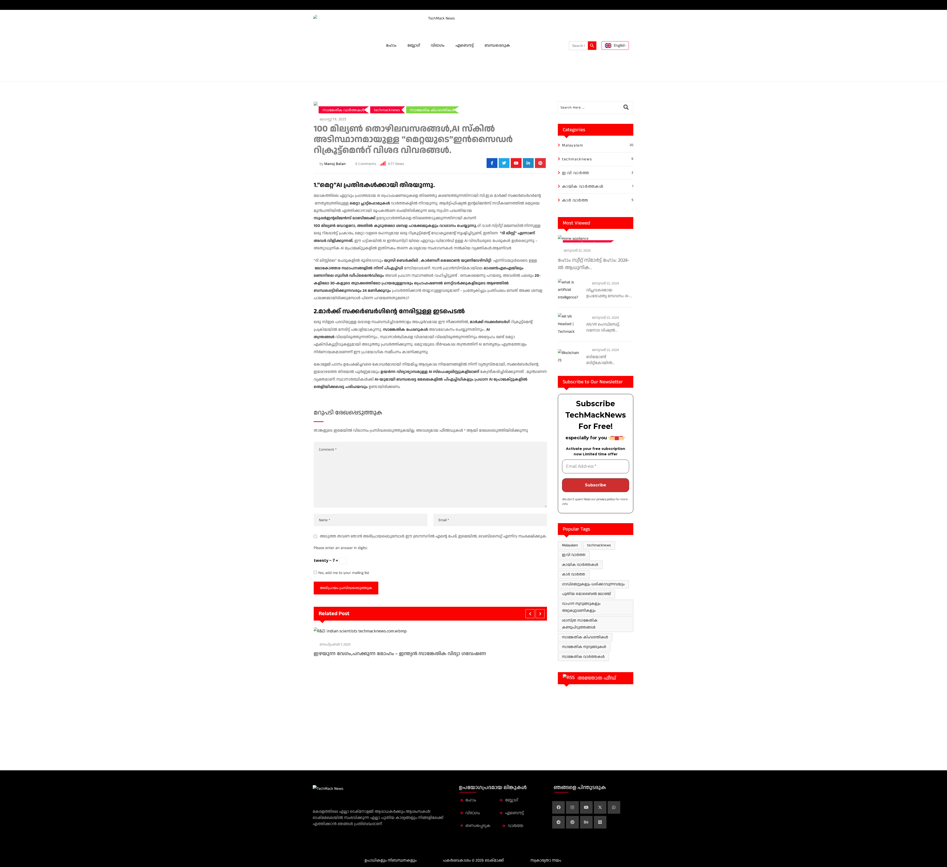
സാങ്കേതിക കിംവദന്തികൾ (585, 637)
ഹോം (391, 45)
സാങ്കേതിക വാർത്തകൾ (583, 656)
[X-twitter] (600, 807)
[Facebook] (558, 807)
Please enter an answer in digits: (340, 548)
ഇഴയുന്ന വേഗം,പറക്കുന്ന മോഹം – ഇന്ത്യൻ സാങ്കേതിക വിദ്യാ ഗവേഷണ (400, 653)
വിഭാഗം (438, 45)
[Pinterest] (540, 163)
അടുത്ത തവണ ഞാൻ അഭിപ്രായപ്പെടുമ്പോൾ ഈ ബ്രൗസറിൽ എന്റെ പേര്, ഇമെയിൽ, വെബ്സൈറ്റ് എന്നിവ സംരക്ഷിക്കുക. (433, 536)
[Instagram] (572, 807)
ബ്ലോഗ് (413, 45)
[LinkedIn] (528, 163)
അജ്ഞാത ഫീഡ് (597, 678)
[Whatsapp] (614, 807)
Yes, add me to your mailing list (343, 573)
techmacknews (599, 545)
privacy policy (605, 499)
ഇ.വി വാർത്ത (573, 554)
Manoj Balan (335, 163)
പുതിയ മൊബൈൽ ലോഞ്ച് (586, 593)
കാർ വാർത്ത (573, 574)
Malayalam (570, 545)
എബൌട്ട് (464, 45)
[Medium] (600, 822)
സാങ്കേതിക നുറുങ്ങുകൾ (584, 646)
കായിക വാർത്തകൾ (580, 564)
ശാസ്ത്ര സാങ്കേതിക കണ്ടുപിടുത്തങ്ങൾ (580, 624)
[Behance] (586, 822)
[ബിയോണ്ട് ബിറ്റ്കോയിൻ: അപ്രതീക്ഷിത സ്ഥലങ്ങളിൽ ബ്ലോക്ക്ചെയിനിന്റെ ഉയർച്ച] (570, 356)
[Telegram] (558, 822)
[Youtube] (516, 163)
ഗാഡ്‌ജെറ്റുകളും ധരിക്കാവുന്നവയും (593, 584)
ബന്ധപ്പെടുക (497, 45)
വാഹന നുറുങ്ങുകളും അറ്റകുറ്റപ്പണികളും (581, 607)
